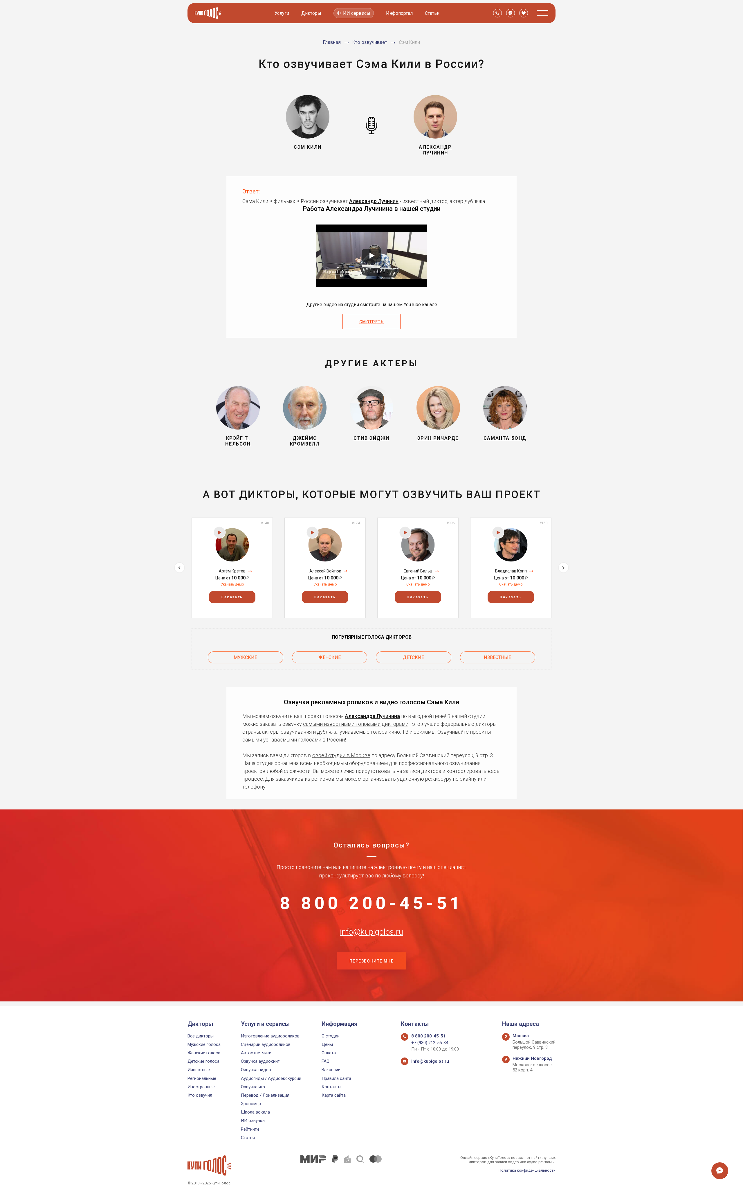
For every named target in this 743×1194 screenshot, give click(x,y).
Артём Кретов (232, 571)
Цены (327, 1044)
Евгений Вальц (418, 571)
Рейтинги (250, 1129)
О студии (331, 1036)
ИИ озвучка (253, 1120)
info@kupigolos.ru (371, 932)
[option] (232, 568)
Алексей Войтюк (325, 571)
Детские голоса (203, 1061)
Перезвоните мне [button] (371, 961)
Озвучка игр (253, 1086)
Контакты (331, 1086)
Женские (329, 657)
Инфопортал (399, 13)
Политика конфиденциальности (527, 1170)
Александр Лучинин (373, 201)
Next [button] (563, 567)
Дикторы (311, 13)
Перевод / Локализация (265, 1095)
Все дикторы (200, 1036)
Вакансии (331, 1069)
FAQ (325, 1061)
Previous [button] (179, 567)
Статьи (432, 13)
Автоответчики (256, 1052)
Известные (497, 657)
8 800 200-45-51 (371, 903)
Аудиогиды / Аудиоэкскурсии (271, 1078)
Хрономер (251, 1103)
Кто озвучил (199, 1095)
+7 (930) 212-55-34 (429, 1042)
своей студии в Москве (341, 755)
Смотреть (371, 321)
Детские (413, 657)
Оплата (329, 1052)
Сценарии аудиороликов (266, 1044)
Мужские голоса (204, 1044)
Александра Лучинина (372, 716)
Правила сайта (336, 1078)
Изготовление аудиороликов (270, 1036)
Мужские (245, 657)
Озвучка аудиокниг (260, 1061)
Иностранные (201, 1086)
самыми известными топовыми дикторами (355, 724)
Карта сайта (334, 1095)
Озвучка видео (256, 1069)
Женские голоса (203, 1052)
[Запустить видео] (371, 256)
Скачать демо (232, 584)
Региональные (201, 1078)
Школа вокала (255, 1112)
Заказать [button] (232, 597)
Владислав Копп (511, 571)
